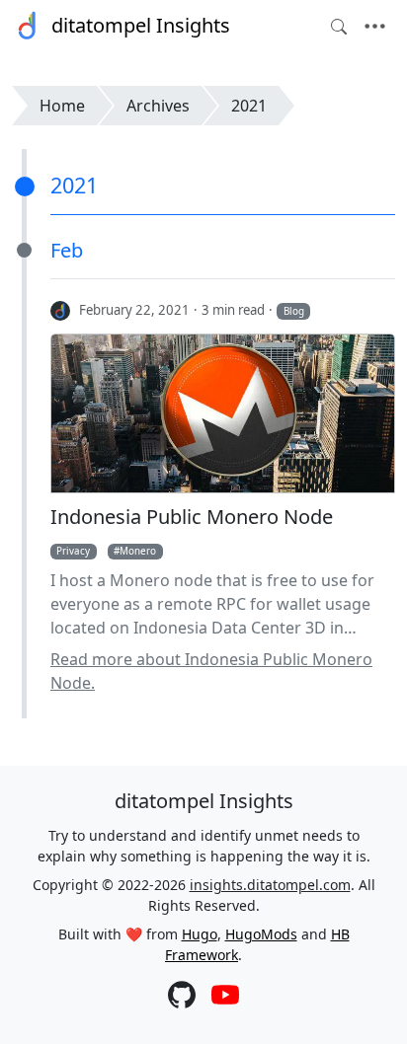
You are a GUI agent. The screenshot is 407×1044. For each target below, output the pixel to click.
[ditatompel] (60, 310)
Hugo (199, 934)
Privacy (73, 551)
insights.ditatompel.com (270, 884)
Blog (294, 311)
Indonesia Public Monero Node (191, 517)
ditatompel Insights (140, 25)
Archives (158, 105)
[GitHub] (182, 996)
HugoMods (261, 934)
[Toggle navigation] (375, 26)
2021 (249, 105)
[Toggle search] (339, 27)
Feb (66, 250)
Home (62, 105)
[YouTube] (225, 996)
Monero (138, 551)
